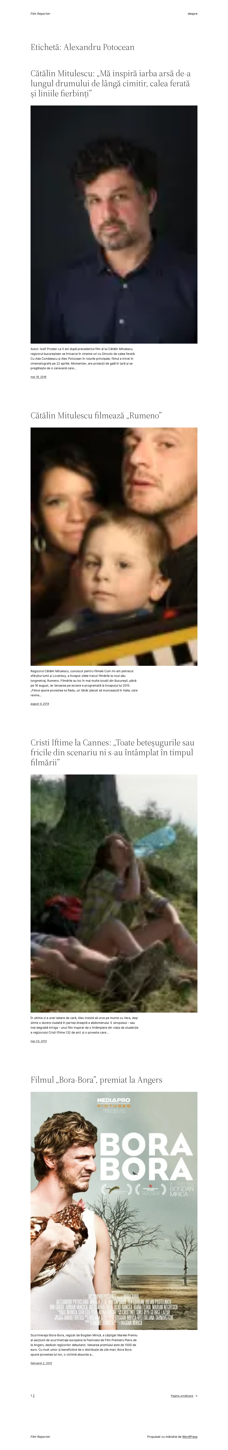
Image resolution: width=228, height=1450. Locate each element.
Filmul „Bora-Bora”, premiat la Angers (96, 1080)
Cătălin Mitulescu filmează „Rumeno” (96, 415)
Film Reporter (40, 13)
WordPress (189, 1436)
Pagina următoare (184, 1395)
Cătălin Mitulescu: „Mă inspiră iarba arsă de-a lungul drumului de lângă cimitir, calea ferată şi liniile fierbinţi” (111, 83)
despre (192, 13)
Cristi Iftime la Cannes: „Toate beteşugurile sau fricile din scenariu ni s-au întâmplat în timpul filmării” (112, 752)
